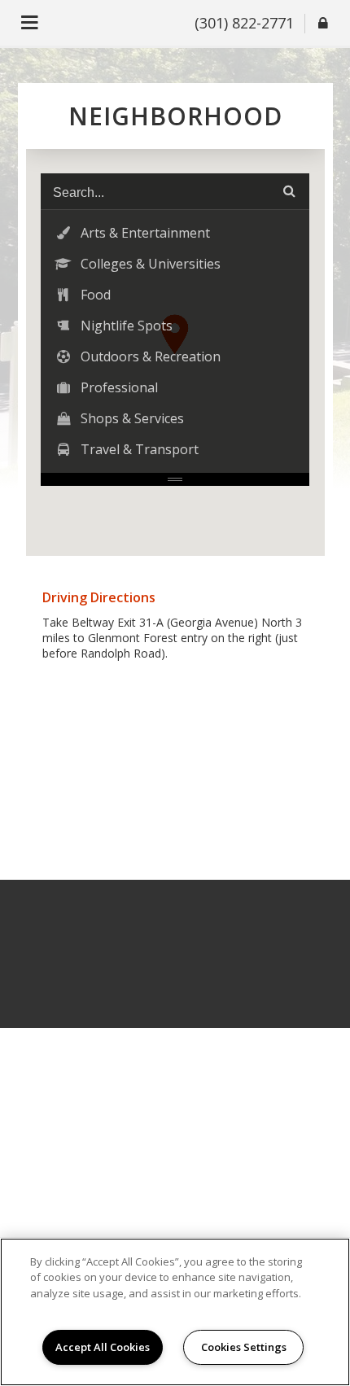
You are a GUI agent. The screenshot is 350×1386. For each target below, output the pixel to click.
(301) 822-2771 (244, 23)
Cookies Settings (244, 1347)
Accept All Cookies (102, 1347)
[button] (175, 232)
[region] (175, 1312)
